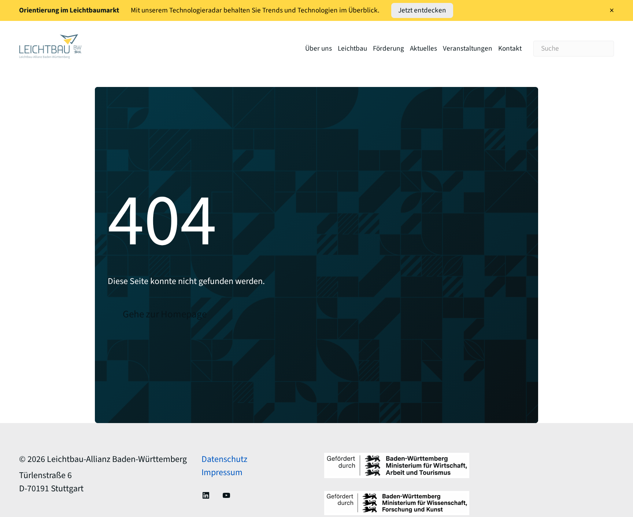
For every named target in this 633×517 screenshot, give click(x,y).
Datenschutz (224, 459)
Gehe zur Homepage (165, 314)
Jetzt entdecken (422, 10)
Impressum (222, 472)
